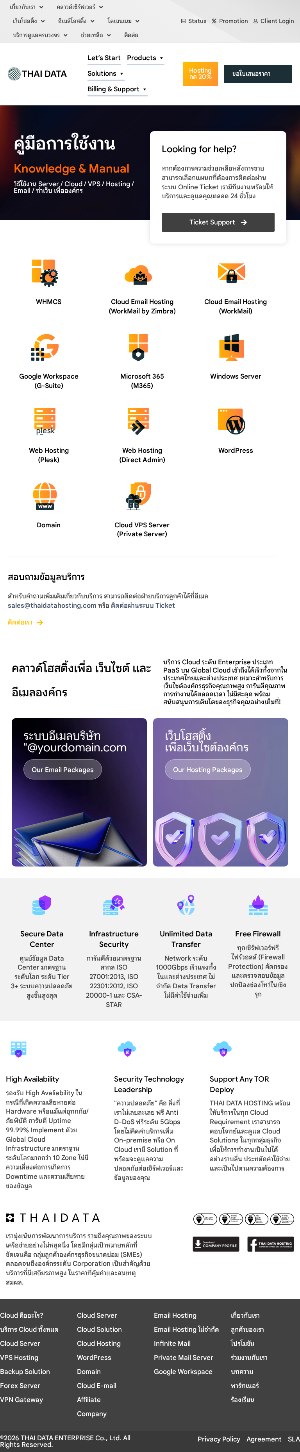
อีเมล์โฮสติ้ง (72, 21)
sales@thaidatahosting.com (52, 605)
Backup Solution (25, 1372)
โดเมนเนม (120, 21)
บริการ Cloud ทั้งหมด (29, 1330)
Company (92, 1414)
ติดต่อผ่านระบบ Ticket (143, 605)
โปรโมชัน (243, 1344)
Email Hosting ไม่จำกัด (186, 1330)
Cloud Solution (99, 1330)
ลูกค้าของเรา (247, 1330)
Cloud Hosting (99, 1344)
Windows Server (235, 376)
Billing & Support (113, 89)
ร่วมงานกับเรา (249, 1358)
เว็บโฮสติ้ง (25, 21)
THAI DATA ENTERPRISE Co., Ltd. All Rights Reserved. (65, 1441)
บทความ (242, 1372)
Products (141, 58)
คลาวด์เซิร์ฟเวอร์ (76, 7)
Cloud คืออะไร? (21, 1315)
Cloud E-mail (96, 1386)
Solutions (102, 73)
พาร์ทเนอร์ (245, 1386)
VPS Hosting (19, 1358)
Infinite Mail (172, 1344)
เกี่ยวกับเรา (23, 7)
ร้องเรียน (243, 1400)
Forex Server (20, 1386)
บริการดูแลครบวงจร (36, 35)
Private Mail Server (183, 1358)
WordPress (235, 451)
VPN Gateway (21, 1400)
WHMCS (48, 302)
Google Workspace (183, 1372)
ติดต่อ (131, 35)
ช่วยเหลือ (92, 35)
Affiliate (89, 1400)
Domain (49, 525)
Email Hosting (175, 1315)
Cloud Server (20, 1344)
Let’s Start (104, 58)
